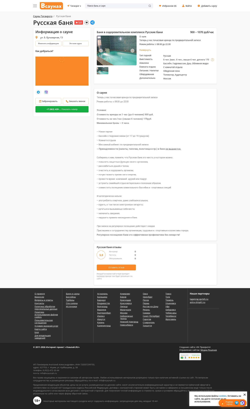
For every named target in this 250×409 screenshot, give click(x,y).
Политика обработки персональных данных (46, 307)
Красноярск (126, 303)
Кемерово (125, 293)
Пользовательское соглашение (44, 321)
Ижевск (101, 316)
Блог (37, 332)
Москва (123, 313)
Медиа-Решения (209, 350)
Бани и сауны (73, 293)
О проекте (40, 293)
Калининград (104, 325)
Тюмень (169, 300)
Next (132, 51)
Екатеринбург (104, 313)
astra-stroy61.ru (197, 302)
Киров (123, 297)
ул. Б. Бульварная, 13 (51, 37)
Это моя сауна (75, 43)
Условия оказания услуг (46, 326)
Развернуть (145, 50)
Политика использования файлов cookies (46, 314)
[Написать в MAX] (46, 92)
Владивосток (103, 303)
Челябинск (171, 316)
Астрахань (102, 293)
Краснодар (125, 300)
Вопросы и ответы (44, 300)
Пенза (146, 300)
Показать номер (62, 109)
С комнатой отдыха (172, 67)
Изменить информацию (48, 43)
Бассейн (167, 63)
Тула (168, 297)
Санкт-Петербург (151, 316)
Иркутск (101, 319)
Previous (101, 51)
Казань (100, 322)
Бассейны (71, 297)
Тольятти (147, 325)
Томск (168, 293)
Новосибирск (126, 325)
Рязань (146, 309)
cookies (222, 395)
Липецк (124, 306)
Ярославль (171, 319)
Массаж (167, 78)
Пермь (146, 303)
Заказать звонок (77, 101)
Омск (145, 293)
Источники (71, 306)
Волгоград (102, 306)
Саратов (147, 319)
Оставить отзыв (116, 267)
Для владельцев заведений (43, 336)
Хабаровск (171, 309)
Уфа (167, 306)
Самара (146, 313)
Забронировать (49, 101)
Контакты (39, 303)
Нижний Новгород (129, 321)
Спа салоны (72, 303)
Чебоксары (171, 313)
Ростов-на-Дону (150, 306)
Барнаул (101, 300)
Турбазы (70, 300)
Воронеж (101, 309)
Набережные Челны (126, 317)
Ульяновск (171, 303)
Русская (167, 55)
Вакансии (39, 297)
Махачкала (125, 309)
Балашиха (102, 297)
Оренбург (147, 297)
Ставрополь (149, 322)
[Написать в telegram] (38, 92)
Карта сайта (41, 329)
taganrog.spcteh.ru (199, 299)
